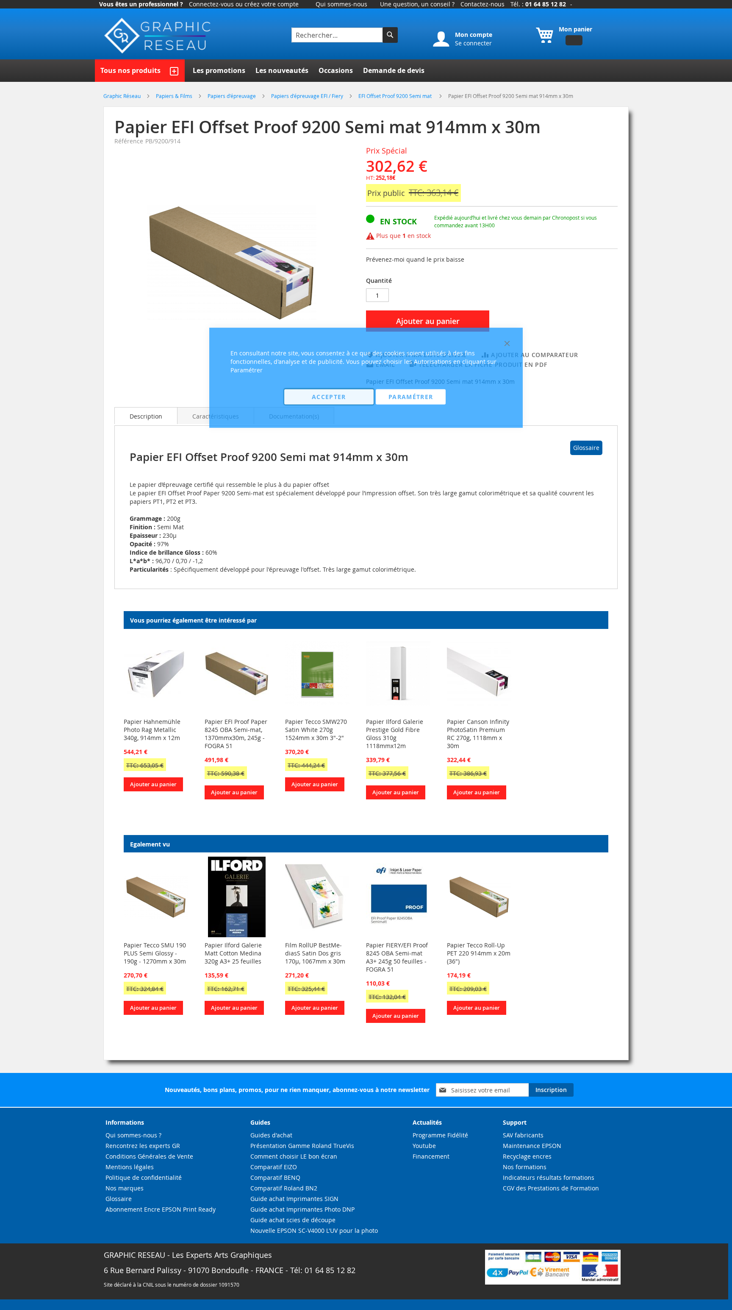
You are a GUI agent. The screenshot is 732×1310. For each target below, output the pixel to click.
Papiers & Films (175, 95)
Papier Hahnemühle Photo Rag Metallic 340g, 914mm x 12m (152, 730)
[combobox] (338, 35)
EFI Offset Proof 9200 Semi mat (396, 95)
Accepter (329, 396)
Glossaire (586, 448)
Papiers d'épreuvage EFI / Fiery (307, 95)
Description (146, 416)
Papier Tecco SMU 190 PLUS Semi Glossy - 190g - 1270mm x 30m (155, 953)
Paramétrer (410, 396)
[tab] (145, 415)
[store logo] (158, 35)
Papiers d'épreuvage (232, 95)
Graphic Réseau (122, 95)
